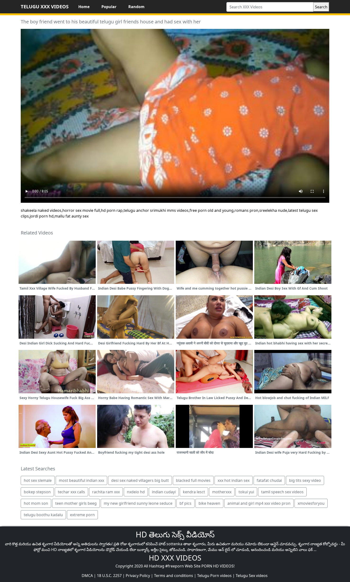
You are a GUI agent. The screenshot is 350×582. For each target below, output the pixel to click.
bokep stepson (37, 491)
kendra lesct (194, 491)
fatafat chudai (269, 480)
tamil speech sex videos (282, 491)
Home (84, 6)
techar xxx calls (71, 491)
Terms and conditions (173, 575)
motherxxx (221, 491)
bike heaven (209, 503)
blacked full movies (193, 480)
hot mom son (36, 503)
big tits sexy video (305, 480)
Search (321, 7)
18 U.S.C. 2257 (109, 575)
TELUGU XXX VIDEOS (45, 6)
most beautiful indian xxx (81, 480)
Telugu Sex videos (252, 575)
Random (136, 6)
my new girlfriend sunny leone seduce (138, 503)
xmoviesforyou (311, 503)
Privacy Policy (138, 575)
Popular (108, 6)
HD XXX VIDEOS (175, 558)
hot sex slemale (38, 480)
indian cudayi (164, 491)
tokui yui (246, 491)
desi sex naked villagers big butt (140, 480)
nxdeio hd (136, 491)
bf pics (185, 503)
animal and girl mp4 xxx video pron (258, 503)
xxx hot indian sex (234, 480)
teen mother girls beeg (76, 503)
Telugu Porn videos (214, 575)
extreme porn (82, 514)
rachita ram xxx (106, 491)
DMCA (87, 575)
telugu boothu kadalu (43, 514)
